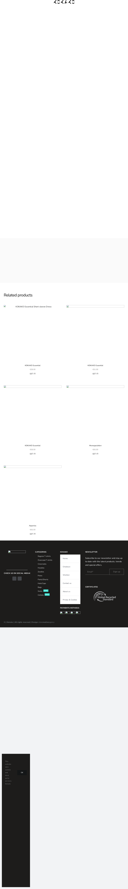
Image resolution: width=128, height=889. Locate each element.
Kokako (10, 622)
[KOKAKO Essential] (33, 334)
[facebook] (14, 579)
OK (22, 772)
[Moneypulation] (95, 414)
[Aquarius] (33, 494)
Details (8, 784)
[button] (5, 307)
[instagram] (20, 579)
